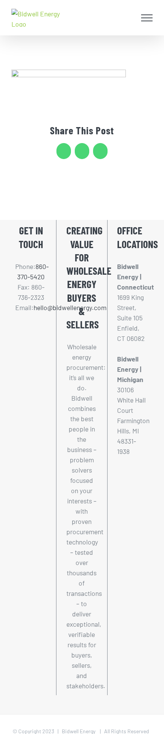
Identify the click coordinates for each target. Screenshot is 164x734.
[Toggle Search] (128, 17)
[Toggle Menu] (147, 17)
